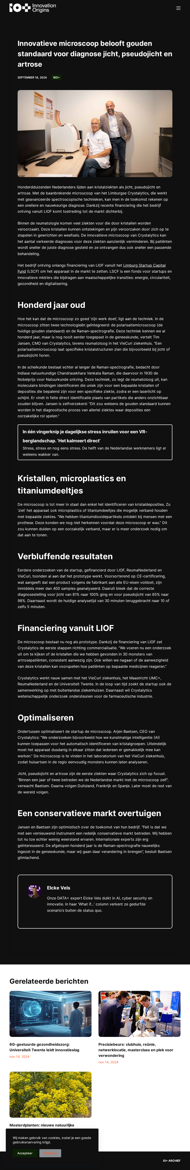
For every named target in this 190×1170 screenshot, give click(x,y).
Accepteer (24, 1153)
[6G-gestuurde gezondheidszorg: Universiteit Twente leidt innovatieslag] (51, 1014)
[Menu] (178, 8)
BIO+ (56, 77)
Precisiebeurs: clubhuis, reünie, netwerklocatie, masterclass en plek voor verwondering (135, 1050)
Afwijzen (50, 1153)
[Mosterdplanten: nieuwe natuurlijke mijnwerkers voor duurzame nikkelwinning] (51, 1095)
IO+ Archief (171, 1160)
